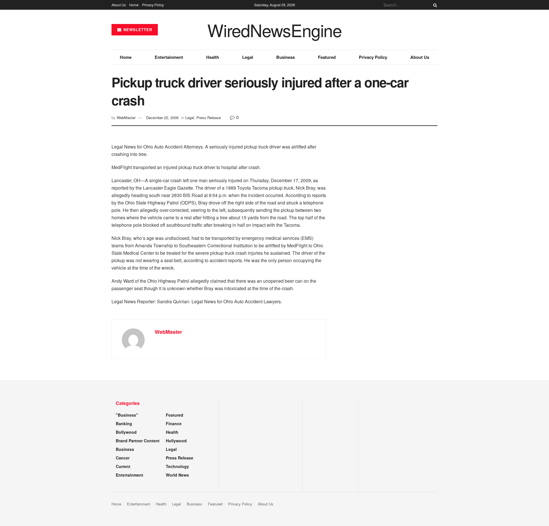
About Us (119, 4)
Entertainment (169, 57)
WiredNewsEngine (274, 29)
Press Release (208, 117)
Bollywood (126, 432)
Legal (247, 57)
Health (212, 57)
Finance (174, 423)
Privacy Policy (153, 4)
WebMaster (126, 117)
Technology (177, 466)
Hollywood (176, 440)
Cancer (123, 458)
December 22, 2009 (162, 117)
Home (134, 4)
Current (123, 466)
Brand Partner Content (138, 440)
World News (177, 475)
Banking (124, 423)
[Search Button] (434, 5)
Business (285, 57)
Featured (327, 57)
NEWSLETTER (137, 29)
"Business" (127, 415)
